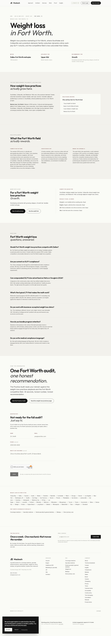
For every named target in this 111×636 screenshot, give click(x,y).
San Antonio (75, 498)
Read (84, 202)
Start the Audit (96, 3)
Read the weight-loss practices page (41, 401)
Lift (46, 569)
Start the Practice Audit (18, 401)
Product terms (88, 602)
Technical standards (90, 563)
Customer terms (89, 588)
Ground (47, 560)
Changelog (87, 581)
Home (11, 16)
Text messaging (89, 595)
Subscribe (96, 536)
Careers (87, 579)
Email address (62, 533)
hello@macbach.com (15, 574)
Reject (17, 629)
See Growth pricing (17, 211)
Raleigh (17, 504)
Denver (80, 495)
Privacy (87, 583)
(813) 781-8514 (13, 573)
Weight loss (29, 16)
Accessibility (88, 590)
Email (36, 433)
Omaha (23, 504)
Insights (61, 3)
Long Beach (40, 504)
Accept (8, 629)
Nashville (52, 495)
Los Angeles (88, 495)
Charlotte (45, 495)
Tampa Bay (13, 495)
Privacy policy (24, 629)
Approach (30, 3)
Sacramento (84, 502)
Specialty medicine (28, 512)
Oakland (48, 504)
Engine (47, 563)
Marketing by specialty (51, 567)
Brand (86, 576)
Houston (26, 495)
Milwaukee (54, 502)
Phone (14, 442)
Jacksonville (83, 498)
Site (47, 572)
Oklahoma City (35, 500)
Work (50, 3)
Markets (87, 572)
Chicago (73, 495)
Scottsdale (60, 495)
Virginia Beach (31, 504)
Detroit (18, 502)
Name (11, 433)
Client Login (85, 3)
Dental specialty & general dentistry (45, 512)
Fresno (77, 502)
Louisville (24, 502)
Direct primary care (68, 512)
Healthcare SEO (50, 565)
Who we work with (19, 16)
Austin (32, 495)
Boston (52, 498)
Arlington (77, 504)
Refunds (87, 599)
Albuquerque (62, 502)
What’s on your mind (18, 450)
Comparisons (88, 569)
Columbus (18, 500)
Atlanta (38, 495)
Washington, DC (19, 498)
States (86, 574)
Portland (31, 502)
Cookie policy (88, 592)
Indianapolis (26, 500)
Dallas (20, 495)
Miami (67, 495)
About (86, 560)
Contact (87, 565)
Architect (37, 3)
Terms (86, 586)
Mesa (91, 502)
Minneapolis (56, 504)
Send (14, 474)
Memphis (38, 502)
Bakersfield (64, 504)
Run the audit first (34, 211)
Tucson (70, 502)
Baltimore (46, 502)
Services (44, 3)
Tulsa (71, 504)
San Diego (34, 498)
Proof (55, 3)
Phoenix (58, 498)
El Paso (44, 500)
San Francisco (43, 498)
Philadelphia (66, 498)
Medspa (59, 512)
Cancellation (88, 597)
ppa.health (61, 624)
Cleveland (85, 504)
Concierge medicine (15, 512)
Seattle (28, 498)
